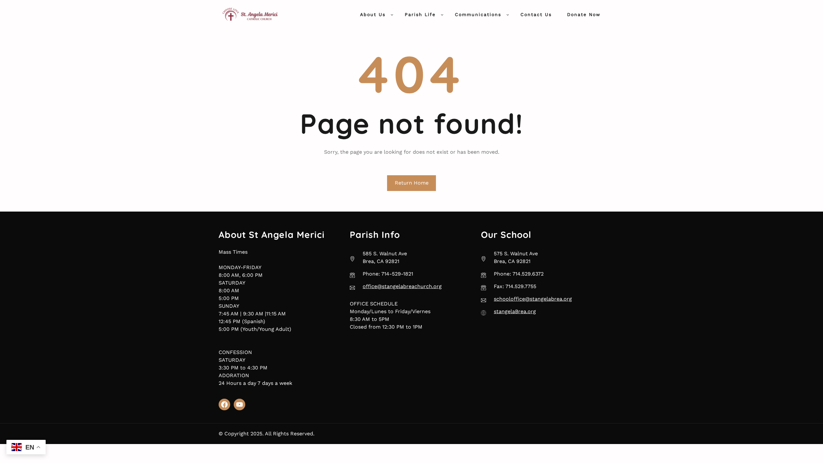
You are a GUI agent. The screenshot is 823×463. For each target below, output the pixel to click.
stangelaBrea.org (515, 311)
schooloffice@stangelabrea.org (533, 299)
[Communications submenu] (507, 14)
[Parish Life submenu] (442, 14)
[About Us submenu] (392, 14)
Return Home (412, 183)
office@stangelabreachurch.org (402, 286)
